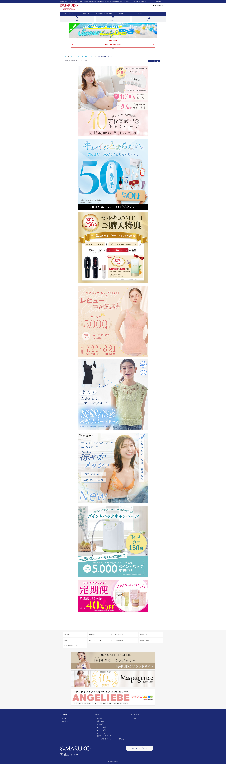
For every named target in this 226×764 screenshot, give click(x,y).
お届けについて (93, 634)
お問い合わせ (100, 721)
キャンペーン (69, 13)
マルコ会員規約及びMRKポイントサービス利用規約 (110, 739)
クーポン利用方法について (70, 645)
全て (66, 56)
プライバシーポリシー (103, 733)
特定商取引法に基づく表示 (104, 736)
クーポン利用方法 (101, 730)
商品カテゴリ (86, 13)
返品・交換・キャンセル (95, 640)
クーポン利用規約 (101, 727)
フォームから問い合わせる (139, 748)
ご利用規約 (100, 724)
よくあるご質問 (143, 634)
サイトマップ (136, 718)
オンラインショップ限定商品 (104, 13)
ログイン (64, 718)
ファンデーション (74, 56)
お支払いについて (119, 634)
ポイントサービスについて (146, 640)
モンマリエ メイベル (88, 56)
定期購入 (121, 13)
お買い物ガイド (67, 634)
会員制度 (66, 640)
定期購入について (119, 640)
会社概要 (99, 718)
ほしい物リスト (66, 721)
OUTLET (139, 13)
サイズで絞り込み (154, 61)
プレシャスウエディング (104, 56)
